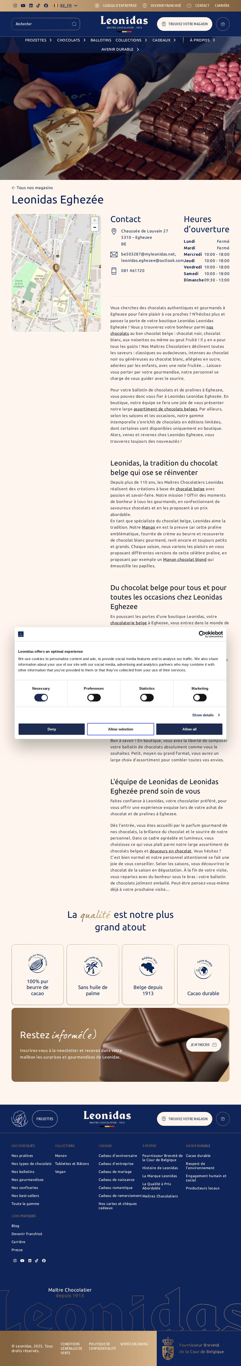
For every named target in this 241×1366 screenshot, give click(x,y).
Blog (16, 1226)
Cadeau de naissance (117, 1180)
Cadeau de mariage (115, 1172)
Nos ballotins (23, 1172)
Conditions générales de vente (71, 1348)
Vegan (60, 1172)
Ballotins (101, 40)
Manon (148, 527)
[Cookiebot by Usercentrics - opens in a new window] (202, 634)
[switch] (94, 697)
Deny (52, 729)
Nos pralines (22, 1156)
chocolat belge (190, 488)
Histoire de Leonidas (160, 1168)
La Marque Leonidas (159, 1176)
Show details (203, 715)
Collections (65, 1146)
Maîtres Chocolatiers (160, 1196)
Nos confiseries (25, 1188)
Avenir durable (198, 1146)
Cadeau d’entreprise (116, 1164)
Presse (17, 1250)
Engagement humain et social (206, 1178)
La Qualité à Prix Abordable (156, 1186)
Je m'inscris (200, 1044)
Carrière (18, 1242)
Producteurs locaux (203, 1188)
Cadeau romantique (116, 1188)
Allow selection (120, 729)
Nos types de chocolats (32, 1164)
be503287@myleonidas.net (148, 254)
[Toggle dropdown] (76, 6)
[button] (56, 268)
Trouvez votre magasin (188, 24)
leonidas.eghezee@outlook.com (152, 260)
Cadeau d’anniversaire (118, 1156)
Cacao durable (198, 1156)
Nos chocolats (23, 1146)
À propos (149, 1146)
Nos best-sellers (25, 1196)
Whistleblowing (134, 1344)
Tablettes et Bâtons (72, 1164)
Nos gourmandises (28, 1180)
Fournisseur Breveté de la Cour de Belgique (162, 1158)
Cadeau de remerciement (120, 1196)
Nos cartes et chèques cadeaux (118, 1206)
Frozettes (44, 1119)
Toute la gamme (25, 1204)
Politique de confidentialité (102, 1346)
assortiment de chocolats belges (165, 409)
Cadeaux (105, 1146)
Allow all (189, 729)
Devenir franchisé (27, 1234)
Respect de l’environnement (200, 1166)
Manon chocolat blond (184, 559)
